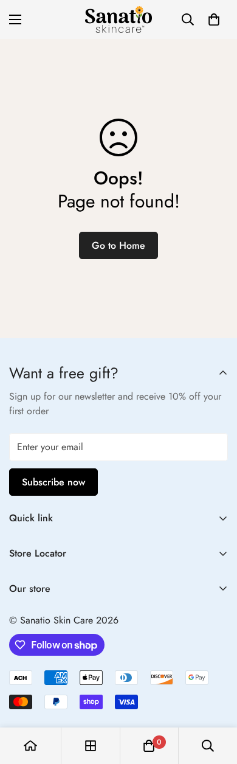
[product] (30, 745)
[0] (214, 19)
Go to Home (118, 245)
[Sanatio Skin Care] (118, 19)
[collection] (90, 746)
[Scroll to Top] (215, 699)
